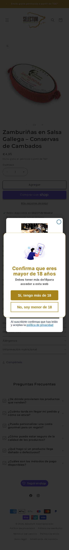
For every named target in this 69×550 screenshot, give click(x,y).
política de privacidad (40, 325)
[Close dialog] (59, 222)
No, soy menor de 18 (34, 307)
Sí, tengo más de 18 (34, 295)
